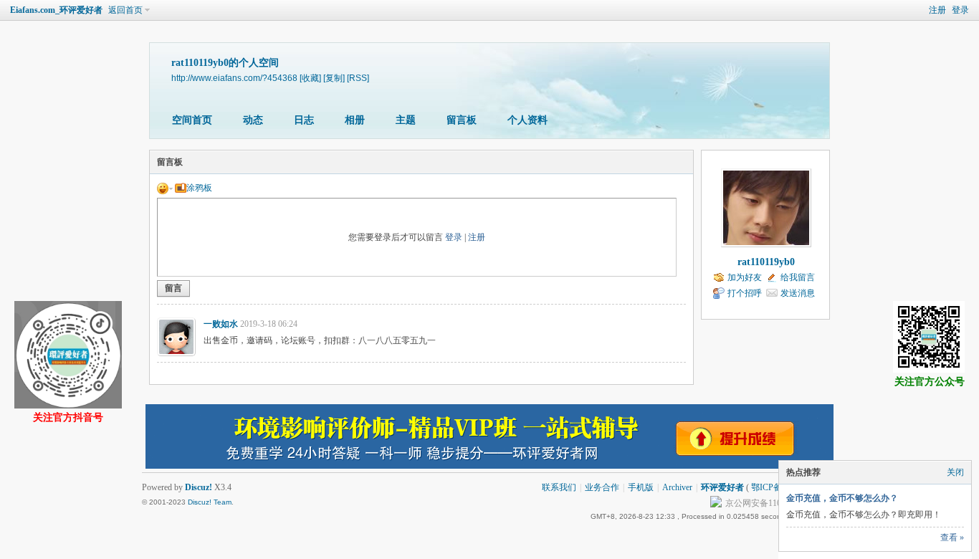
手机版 (641, 487)
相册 (355, 120)
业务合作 (602, 487)
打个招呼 (744, 293)
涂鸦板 (199, 188)
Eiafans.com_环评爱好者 (56, 10)
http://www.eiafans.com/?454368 (234, 77)
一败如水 (221, 324)
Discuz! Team (209, 502)
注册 (937, 10)
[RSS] (358, 77)
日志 (304, 120)
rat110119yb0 (766, 262)
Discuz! (198, 487)
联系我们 (559, 487)
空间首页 (192, 120)
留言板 (461, 120)
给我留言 (797, 277)
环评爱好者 (722, 487)
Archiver (677, 487)
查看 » (952, 537)
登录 (960, 10)
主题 (406, 120)
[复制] (334, 77)
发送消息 (797, 293)
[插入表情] (165, 188)
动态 (253, 120)
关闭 (955, 472)
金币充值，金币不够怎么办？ (842, 498)
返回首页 (125, 10)
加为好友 (744, 277)
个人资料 (527, 120)
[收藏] (310, 77)
